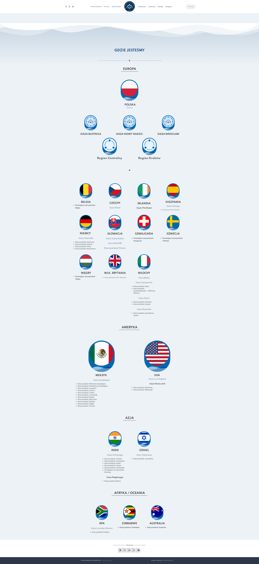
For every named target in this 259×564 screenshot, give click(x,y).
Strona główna (96, 6)
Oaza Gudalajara (101, 380)
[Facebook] (66, 6)
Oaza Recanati (144, 309)
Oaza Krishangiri (115, 455)
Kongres (168, 7)
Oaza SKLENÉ (115, 243)
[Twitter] (69, 6)
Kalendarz (142, 7)
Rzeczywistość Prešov (115, 248)
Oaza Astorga (173, 206)
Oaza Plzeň (114, 207)
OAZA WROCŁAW (168, 134)
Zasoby (160, 7)
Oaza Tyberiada (144, 455)
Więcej (129, 107)
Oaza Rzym (144, 298)
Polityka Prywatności (107, 560)
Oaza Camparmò (144, 282)
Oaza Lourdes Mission (102, 528)
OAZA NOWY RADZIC (129, 134)
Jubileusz (152, 7)
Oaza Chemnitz (86, 238)
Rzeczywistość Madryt (171, 210)
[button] (120, 550)
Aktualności (116, 6)
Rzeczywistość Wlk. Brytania (115, 277)
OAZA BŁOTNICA (90, 134)
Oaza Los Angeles (157, 379)
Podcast (191, 6)
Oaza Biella (144, 277)
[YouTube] (73, 6)
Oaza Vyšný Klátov (115, 238)
